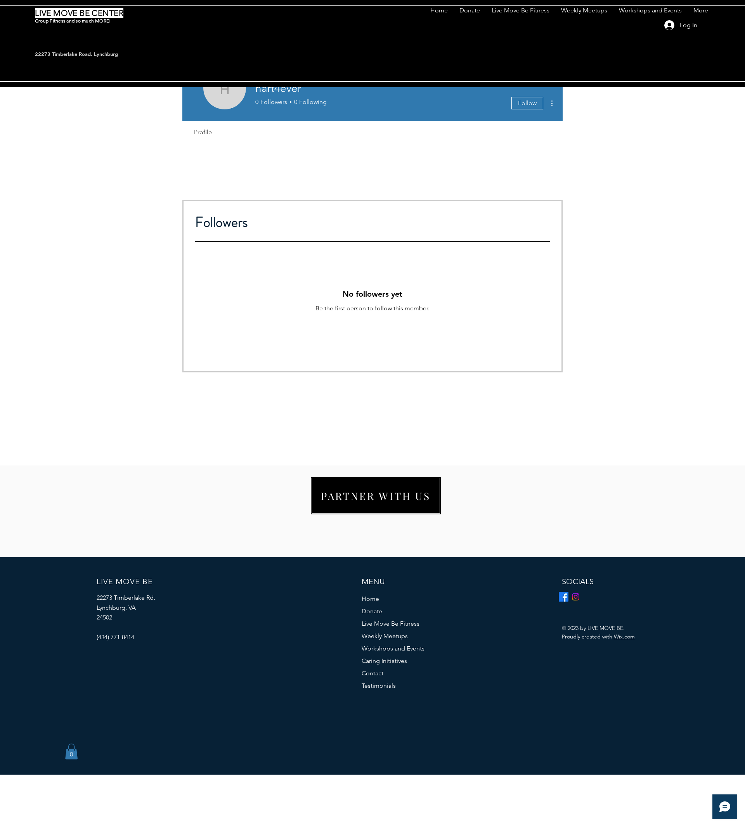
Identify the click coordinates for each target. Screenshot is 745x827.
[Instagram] (575, 597)
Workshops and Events (393, 648)
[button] (71, 752)
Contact (372, 673)
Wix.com (624, 636)
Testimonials (379, 685)
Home (370, 598)
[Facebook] (563, 597)
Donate (372, 611)
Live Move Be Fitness (390, 623)
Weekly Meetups (385, 636)
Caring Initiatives (384, 660)
